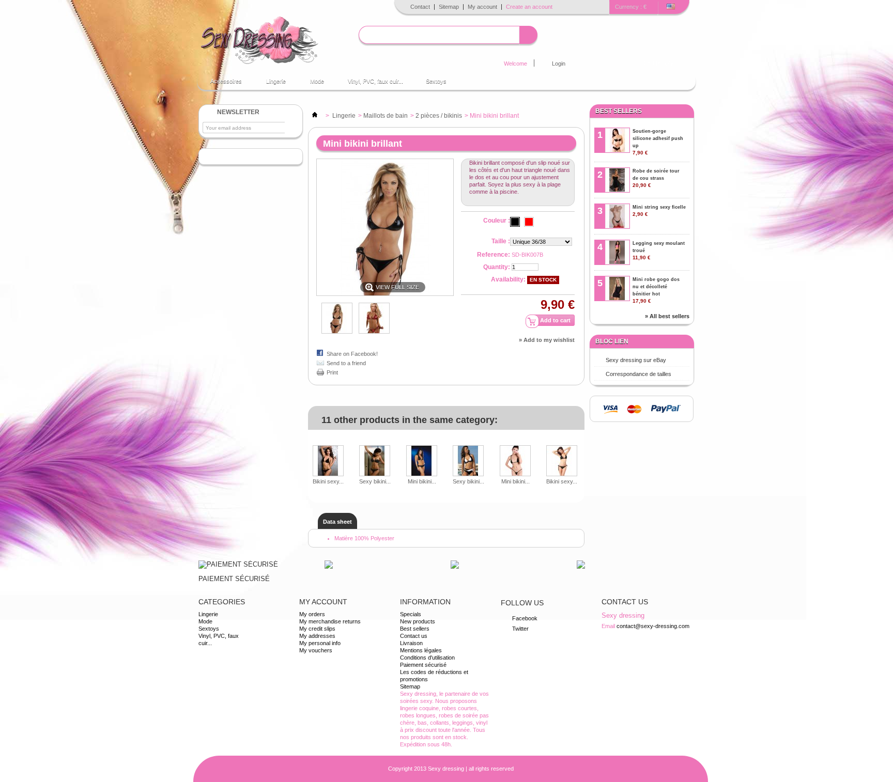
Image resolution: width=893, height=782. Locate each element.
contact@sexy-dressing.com (653, 626)
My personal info (320, 643)
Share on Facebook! (352, 354)
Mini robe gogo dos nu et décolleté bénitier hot (656, 290)
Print (332, 372)
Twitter (520, 628)
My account (482, 7)
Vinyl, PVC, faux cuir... (375, 81)
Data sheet (337, 522)
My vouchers (315, 650)
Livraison (411, 643)
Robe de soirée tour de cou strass (656, 178)
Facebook (524, 618)
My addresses (317, 636)
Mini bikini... (422, 481)
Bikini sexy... (328, 481)
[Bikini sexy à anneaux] (328, 461)
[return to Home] (314, 115)
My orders (312, 614)
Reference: (493, 254)
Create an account (529, 7)
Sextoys (436, 81)
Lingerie (271, 84)
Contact (420, 7)
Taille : (500, 241)
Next (580, 452)
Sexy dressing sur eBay (636, 360)
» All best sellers (667, 316)
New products (417, 621)
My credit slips (317, 628)
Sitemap (449, 7)
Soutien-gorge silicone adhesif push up (658, 142)
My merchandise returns (330, 621)
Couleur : (496, 220)
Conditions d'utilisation (427, 657)
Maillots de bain (385, 115)
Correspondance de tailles (638, 374)
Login (558, 63)
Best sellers (618, 111)
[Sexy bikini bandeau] (375, 461)
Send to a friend (346, 363)
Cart (659, 63)
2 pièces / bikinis (438, 115)
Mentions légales (421, 650)
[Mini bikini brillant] (374, 332)
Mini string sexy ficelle (659, 211)
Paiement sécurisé (423, 665)
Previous (310, 452)
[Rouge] (529, 222)
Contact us (413, 636)
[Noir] (515, 222)
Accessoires (221, 84)
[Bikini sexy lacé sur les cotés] (561, 461)
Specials (410, 614)
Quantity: (496, 267)
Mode (312, 84)
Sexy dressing (446, 768)
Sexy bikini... (375, 481)
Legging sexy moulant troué (659, 250)
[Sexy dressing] (259, 40)
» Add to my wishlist (547, 340)
